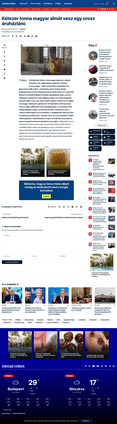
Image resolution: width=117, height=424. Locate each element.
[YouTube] (102, 9)
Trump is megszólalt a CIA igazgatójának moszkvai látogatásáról (11, 310)
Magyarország (36, 9)
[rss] (95, 148)
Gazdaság (93, 320)
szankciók (46, 9)
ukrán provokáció (52, 322)
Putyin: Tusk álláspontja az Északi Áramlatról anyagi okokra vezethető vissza (99, 247)
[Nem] (115, 421)
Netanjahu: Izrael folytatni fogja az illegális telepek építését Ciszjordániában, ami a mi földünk (57, 311)
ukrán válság (25, 9)
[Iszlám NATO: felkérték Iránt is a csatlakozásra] (111, 227)
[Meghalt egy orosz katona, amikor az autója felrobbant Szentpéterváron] (93, 81)
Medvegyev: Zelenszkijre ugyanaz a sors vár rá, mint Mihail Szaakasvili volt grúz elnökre (99, 201)
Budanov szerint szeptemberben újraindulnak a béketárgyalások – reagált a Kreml (105, 54)
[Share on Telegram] (24, 36)
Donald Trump (66, 9)
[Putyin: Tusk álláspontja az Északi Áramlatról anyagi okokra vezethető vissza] (111, 245)
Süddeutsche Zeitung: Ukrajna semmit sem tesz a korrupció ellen (34, 310)
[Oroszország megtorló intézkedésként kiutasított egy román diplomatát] (93, 114)
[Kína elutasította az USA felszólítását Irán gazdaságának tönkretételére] (111, 190)
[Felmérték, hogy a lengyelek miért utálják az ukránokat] (93, 69)
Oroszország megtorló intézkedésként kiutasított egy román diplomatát (107, 113)
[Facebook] (98, 9)
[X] (100, 9)
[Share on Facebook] (12, 36)
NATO (30, 322)
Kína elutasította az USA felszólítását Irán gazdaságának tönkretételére (99, 191)
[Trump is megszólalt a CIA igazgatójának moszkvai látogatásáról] (12, 295)
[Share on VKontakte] (20, 36)
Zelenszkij (7, 322)
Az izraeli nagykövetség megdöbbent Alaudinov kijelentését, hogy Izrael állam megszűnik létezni (98, 164)
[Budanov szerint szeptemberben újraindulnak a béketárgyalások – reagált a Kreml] (93, 55)
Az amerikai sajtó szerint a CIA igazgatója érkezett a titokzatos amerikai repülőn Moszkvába (99, 236)
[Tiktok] (108, 137)
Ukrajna (27, 305)
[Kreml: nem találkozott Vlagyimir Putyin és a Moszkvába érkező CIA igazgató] (105, 295)
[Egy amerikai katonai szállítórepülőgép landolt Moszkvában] (111, 175)
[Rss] (114, 9)
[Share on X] (16, 36)
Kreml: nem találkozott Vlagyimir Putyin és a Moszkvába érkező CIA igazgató (103, 311)
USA (58, 320)
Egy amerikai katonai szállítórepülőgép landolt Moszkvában (99, 175)
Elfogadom (86, 421)
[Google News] (105, 9)
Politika (4, 305)
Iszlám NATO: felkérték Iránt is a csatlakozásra (98, 227)
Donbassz (39, 322)
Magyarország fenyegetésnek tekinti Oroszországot (100, 182)
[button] (110, 3)
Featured (40, 320)
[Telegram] (112, 9)
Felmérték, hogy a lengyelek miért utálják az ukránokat (106, 68)
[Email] (28, 36)
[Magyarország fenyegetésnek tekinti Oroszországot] (111, 183)
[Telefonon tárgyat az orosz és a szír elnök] (81, 295)
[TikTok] (107, 9)
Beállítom (46, 196)
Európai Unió (55, 9)
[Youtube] (95, 137)
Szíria (79, 305)
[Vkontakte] (109, 9)
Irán (17, 9)
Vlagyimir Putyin (8, 9)
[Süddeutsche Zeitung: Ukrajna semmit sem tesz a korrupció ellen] (35, 295)
